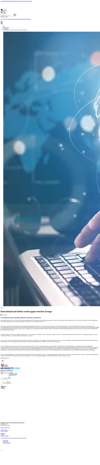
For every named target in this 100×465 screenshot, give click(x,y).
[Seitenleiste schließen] (2, 22)
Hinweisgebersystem (5, 427)
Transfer (29, 19)
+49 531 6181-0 (4, 429)
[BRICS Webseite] (4, 448)
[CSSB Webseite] (3, 454)
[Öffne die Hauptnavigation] (4, 13)
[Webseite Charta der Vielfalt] (9, 375)
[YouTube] (2, 417)
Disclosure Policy (7, 442)
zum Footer (29, 1)
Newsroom (5, 28)
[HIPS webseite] (3, 459)
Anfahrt (2, 434)
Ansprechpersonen (5, 435)
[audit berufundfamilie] (3, 362)
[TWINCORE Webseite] (4, 463)
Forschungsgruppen (11, 19)
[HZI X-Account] (2, 404)
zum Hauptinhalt (4, 1)
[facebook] (2, 407)
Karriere (5, 19)
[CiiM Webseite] (4, 452)
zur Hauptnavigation (12, 1)
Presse (2, 19)
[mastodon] (2, 415)
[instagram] (2, 410)
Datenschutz (6, 441)
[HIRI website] (3, 461)
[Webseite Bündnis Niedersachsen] (5, 366)
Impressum (5, 440)
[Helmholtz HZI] (16, 8)
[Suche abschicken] (14, 15)
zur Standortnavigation (22, 1)
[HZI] (3, 26)
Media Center (6, 27)
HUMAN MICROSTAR (21, 19)
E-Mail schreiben (4, 431)
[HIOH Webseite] (3, 456)
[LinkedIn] (2, 412)
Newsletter (3, 433)
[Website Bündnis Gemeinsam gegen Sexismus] (4, 388)
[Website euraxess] (6, 379)
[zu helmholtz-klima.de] (10, 371)
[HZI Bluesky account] (2, 420)
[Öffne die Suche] (2, 12)
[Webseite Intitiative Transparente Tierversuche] (6, 384)
